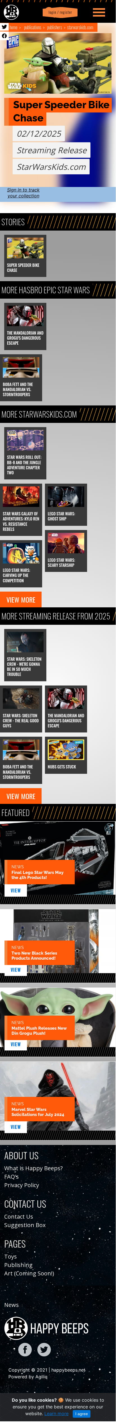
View (16, 890)
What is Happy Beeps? (33, 1168)
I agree (81, 1414)
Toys (10, 1256)
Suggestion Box (25, 1225)
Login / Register (59, 12)
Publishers (54, 27)
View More (20, 599)
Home (13, 27)
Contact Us (18, 1216)
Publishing (18, 1265)
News (11, 1305)
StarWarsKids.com (80, 27)
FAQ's (11, 1176)
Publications (32, 27)
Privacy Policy (21, 1185)
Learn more (56, 1413)
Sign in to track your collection (23, 193)
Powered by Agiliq (27, 1376)
